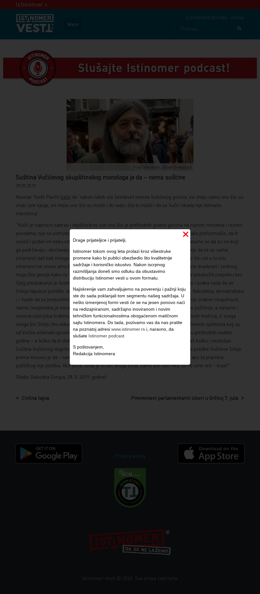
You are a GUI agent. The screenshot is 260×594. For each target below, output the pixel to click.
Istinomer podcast (106, 335)
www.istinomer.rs (128, 329)
